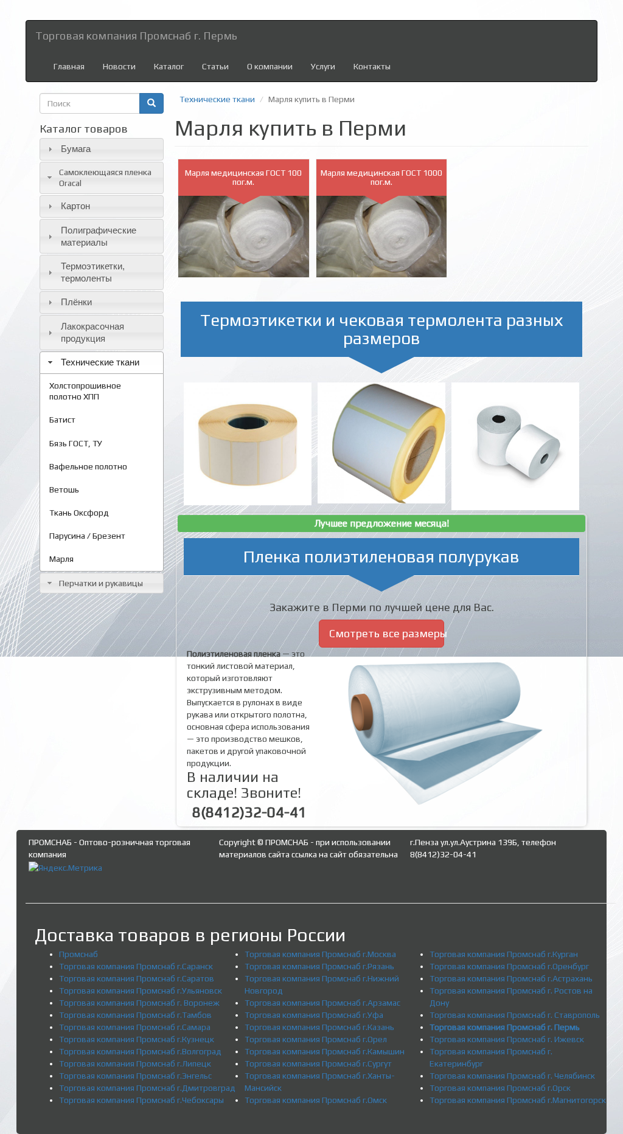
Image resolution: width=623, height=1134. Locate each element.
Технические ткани (100, 362)
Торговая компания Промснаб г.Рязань (319, 966)
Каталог (169, 66)
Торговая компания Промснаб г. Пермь (136, 35)
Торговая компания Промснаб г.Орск (500, 1088)
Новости (119, 66)
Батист (62, 419)
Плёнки (76, 302)
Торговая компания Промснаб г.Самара (135, 1027)
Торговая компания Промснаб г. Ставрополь (515, 1015)
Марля (61, 559)
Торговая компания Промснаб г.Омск (316, 1100)
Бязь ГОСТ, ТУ (75, 443)
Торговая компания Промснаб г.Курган (504, 954)
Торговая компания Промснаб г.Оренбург (509, 966)
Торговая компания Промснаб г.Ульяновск (140, 990)
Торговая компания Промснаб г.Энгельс (135, 1075)
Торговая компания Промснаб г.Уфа (314, 1015)
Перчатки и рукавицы (101, 583)
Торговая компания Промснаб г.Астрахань (511, 978)
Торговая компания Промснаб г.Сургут (318, 1063)
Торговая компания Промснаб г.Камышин (325, 1051)
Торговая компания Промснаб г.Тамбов (135, 1015)
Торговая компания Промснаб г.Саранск (136, 966)
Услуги (323, 66)
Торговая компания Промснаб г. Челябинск (512, 1075)
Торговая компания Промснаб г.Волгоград (140, 1051)
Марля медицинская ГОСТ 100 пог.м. (243, 177)
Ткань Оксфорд (79, 512)
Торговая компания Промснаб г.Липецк (135, 1063)
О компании (270, 66)
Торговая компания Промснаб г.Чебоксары (141, 1100)
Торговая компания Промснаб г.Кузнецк (136, 1039)
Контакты (372, 66)
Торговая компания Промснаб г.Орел (316, 1039)
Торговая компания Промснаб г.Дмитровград (147, 1088)
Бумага (76, 148)
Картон (75, 206)
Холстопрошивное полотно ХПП (85, 391)
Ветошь (64, 489)
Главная (69, 66)
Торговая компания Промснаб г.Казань (319, 1027)
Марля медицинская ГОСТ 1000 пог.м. (381, 177)
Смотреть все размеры (387, 633)
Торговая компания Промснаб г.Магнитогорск (518, 1100)
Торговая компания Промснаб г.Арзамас (322, 1003)
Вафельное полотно (88, 466)
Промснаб (78, 954)
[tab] (102, 149)
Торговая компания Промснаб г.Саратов (136, 978)
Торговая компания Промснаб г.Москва (320, 954)
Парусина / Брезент (87, 536)
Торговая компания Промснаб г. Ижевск (507, 1039)
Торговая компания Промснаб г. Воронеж (139, 1003)
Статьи (215, 66)
